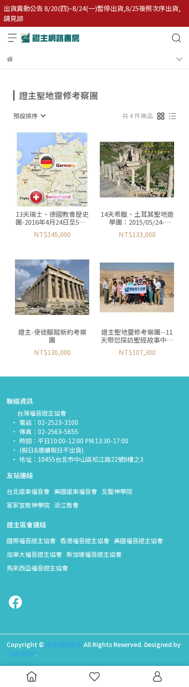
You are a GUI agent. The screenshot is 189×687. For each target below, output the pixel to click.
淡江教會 (66, 505)
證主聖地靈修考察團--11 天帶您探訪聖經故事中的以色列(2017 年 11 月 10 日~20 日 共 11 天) (137, 336)
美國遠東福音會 (75, 491)
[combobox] (29, 116)
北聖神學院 (117, 491)
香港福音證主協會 (84, 540)
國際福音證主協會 (31, 540)
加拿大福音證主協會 (34, 554)
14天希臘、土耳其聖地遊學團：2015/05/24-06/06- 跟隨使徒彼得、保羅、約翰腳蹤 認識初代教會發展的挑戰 (137, 218)
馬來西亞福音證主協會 (37, 567)
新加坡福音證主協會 (94, 554)
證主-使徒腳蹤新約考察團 (52, 336)
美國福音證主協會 (138, 540)
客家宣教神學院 (28, 505)
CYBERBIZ (21, 653)
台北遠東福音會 (28, 491)
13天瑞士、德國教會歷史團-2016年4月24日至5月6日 (52, 218)
